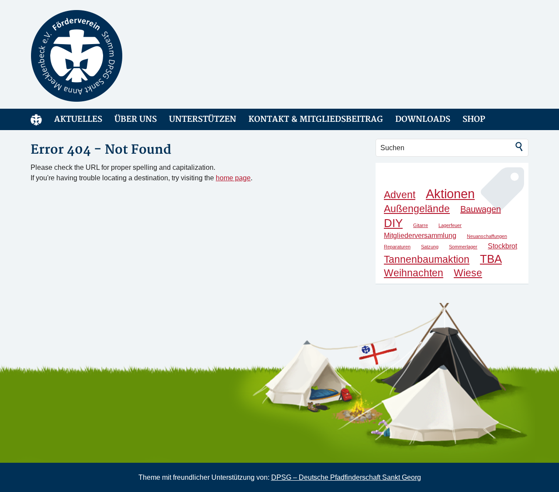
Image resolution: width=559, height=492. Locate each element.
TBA (491, 259)
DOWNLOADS (422, 119)
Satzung (429, 246)
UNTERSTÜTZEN (202, 119)
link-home (36, 119)
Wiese (468, 273)
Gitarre (420, 225)
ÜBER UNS (135, 119)
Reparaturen (397, 246)
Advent (399, 194)
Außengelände (417, 208)
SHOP (473, 119)
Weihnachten (413, 273)
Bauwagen (480, 209)
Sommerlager (463, 246)
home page (233, 178)
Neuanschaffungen (487, 236)
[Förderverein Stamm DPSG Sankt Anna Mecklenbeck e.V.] (109, 56)
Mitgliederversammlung (420, 235)
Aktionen (450, 193)
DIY (393, 223)
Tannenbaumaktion (426, 259)
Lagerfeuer (450, 225)
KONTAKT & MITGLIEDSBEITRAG (315, 119)
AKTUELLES (78, 119)
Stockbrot (502, 246)
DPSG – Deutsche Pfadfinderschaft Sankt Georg (346, 477)
